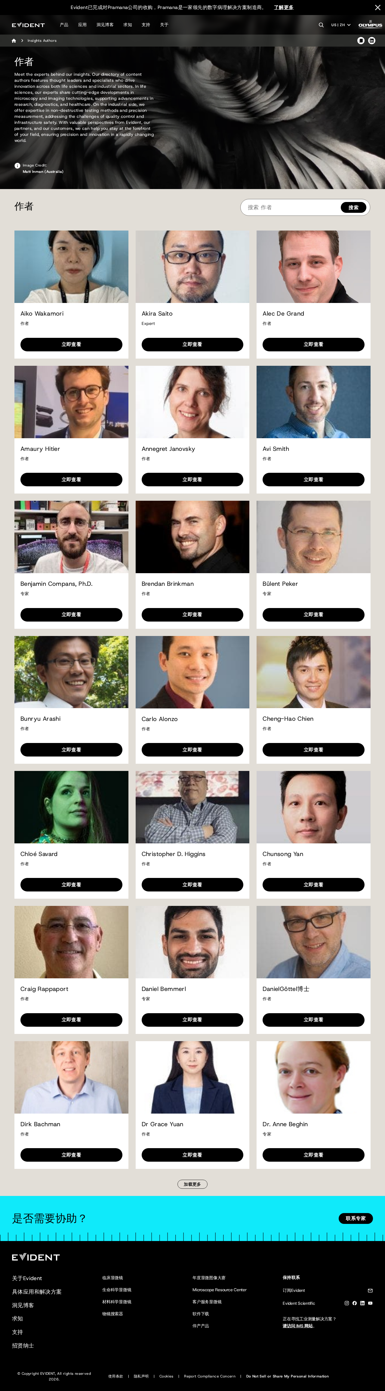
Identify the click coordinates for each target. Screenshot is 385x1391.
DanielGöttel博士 (286, 989)
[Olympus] (371, 26)
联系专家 (356, 1218)
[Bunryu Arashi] (71, 672)
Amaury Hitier (40, 448)
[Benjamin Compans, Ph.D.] (71, 537)
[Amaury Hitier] (71, 402)
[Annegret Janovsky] (193, 402)
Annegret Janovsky (169, 448)
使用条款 (115, 1376)
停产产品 (200, 1325)
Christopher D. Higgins (174, 854)
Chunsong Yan (283, 854)
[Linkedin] (362, 1304)
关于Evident (27, 1278)
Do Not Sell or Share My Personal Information (287, 1376)
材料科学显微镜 (116, 1301)
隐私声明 (141, 1376)
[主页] (14, 41)
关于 (164, 24)
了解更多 (284, 7)
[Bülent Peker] (314, 537)
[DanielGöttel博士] (314, 942)
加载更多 (192, 1184)
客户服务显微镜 (206, 1301)
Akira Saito (157, 313)
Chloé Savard (39, 854)
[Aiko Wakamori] (71, 267)
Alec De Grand (283, 313)
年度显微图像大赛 (209, 1277)
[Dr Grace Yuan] (193, 1077)
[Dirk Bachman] (71, 1077)
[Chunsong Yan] (314, 807)
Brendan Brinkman (168, 583)
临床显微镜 (112, 1277)
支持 (146, 24)
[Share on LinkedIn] (371, 40)
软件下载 (200, 1313)
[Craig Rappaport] (71, 942)
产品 (64, 24)
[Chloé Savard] (71, 807)
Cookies (166, 1376)
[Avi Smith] (314, 402)
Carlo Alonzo (160, 719)
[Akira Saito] (193, 267)
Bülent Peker (280, 583)
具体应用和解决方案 (37, 1291)
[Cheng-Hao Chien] (314, 672)
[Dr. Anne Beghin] (314, 1077)
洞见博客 (105, 24)
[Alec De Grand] (314, 267)
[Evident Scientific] (28, 24)
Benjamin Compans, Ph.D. (56, 583)
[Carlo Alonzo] (193, 672)
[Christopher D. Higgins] (193, 807)
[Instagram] (347, 1304)
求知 (127, 24)
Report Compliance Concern (210, 1376)
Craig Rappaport (44, 989)
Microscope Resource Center (219, 1289)
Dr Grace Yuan (162, 1124)
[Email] (370, 1292)
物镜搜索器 (112, 1313)
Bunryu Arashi (40, 718)
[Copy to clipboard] (361, 40)
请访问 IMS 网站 (298, 1325)
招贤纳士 (23, 1345)
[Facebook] (354, 1304)
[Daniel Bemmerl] (193, 942)
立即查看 (72, 344)
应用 (82, 24)
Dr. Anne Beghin (285, 1124)
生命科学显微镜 (116, 1289)
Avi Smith (276, 448)
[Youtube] (370, 1304)
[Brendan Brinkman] (193, 537)
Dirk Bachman (40, 1124)
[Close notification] (378, 7)
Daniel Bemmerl (164, 989)
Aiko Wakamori (41, 313)
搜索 (354, 207)
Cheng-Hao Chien (288, 718)
